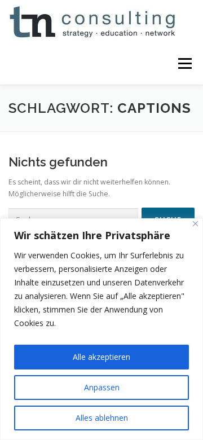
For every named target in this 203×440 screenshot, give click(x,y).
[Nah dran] (195, 223)
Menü (184, 63)
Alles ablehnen (102, 417)
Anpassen (102, 387)
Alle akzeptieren (101, 356)
